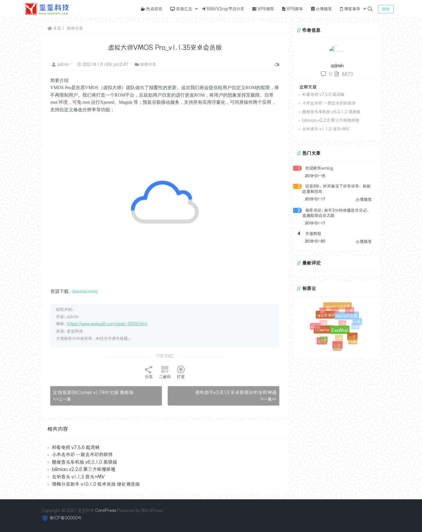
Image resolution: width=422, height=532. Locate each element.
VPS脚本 (294, 8)
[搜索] (370, 9)
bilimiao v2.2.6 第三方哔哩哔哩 (83, 469)
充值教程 (313, 233)
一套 (323, 339)
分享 (149, 377)
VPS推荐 (265, 8)
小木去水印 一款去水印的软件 (82, 454)
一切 (333, 310)
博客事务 (351, 8)
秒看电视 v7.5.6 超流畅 (76, 447)
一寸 (336, 347)
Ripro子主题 (348, 317)
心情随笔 (323, 8)
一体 (349, 310)
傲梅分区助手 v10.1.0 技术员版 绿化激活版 (96, 484)
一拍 (337, 336)
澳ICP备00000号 (66, 518)
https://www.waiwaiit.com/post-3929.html (107, 323)
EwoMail (342, 332)
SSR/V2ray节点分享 (224, 8)
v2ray (315, 327)
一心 (354, 325)
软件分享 (75, 28)
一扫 (340, 321)
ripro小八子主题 (338, 307)
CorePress (105, 510)
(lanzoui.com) (84, 291)
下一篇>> (268, 399)
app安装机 (328, 316)
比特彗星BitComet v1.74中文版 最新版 (93, 392)
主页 (56, 28)
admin (63, 64)
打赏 (181, 377)
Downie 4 (326, 332)
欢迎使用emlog (319, 168)
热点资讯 (153, 8)
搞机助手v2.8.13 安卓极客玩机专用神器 (235, 392)
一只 (322, 322)
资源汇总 (183, 8)
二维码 (165, 377)
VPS (322, 342)
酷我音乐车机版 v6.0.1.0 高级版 (84, 462)
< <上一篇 (62, 399)
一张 (352, 341)
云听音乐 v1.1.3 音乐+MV (78, 477)
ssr (322, 311)
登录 (386, 9)
